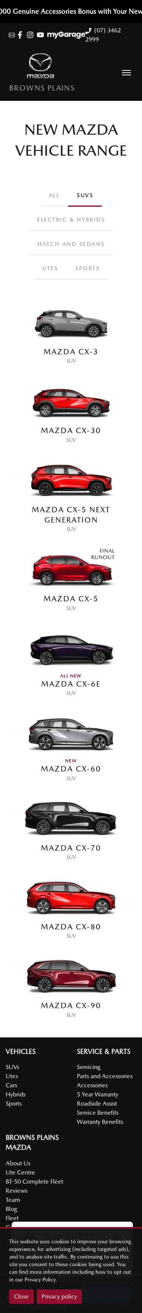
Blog (11, 1209)
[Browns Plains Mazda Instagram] (32, 34)
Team (13, 1199)
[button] (126, 72)
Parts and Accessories (105, 1076)
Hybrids (15, 1094)
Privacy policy (59, 1296)
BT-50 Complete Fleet (34, 1181)
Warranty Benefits (100, 1121)
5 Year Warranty (97, 1094)
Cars (11, 1085)
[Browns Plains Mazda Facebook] (21, 34)
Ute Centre (20, 1172)
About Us (18, 1163)
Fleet (12, 1218)
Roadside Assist (97, 1103)
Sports (14, 1103)
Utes (12, 1076)
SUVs (12, 1067)
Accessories (92, 1085)
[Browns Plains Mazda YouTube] (42, 34)
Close (21, 1296)
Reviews (16, 1190)
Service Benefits (98, 1112)
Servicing (88, 1067)
